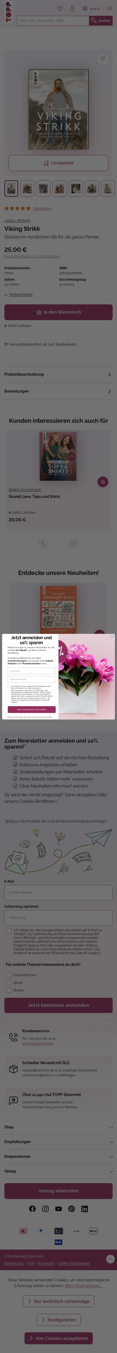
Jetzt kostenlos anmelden (32, 709)
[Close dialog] (112, 636)
